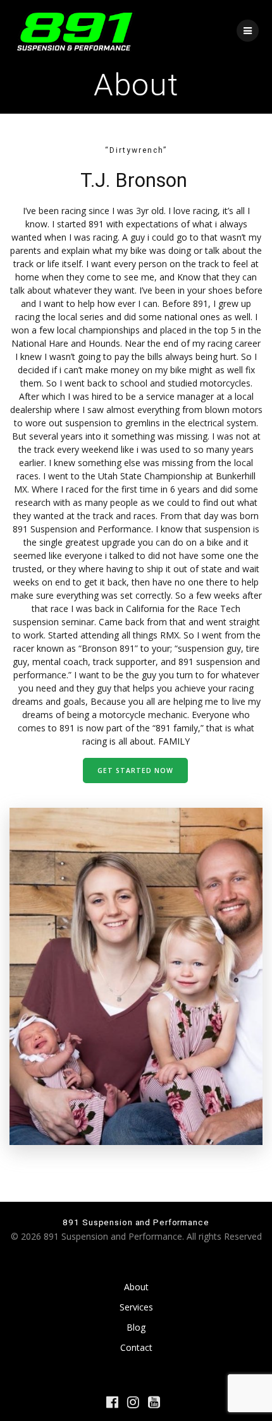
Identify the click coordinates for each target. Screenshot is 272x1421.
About (136, 1287)
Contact (136, 1347)
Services (136, 1307)
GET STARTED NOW (135, 770)
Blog (136, 1327)
